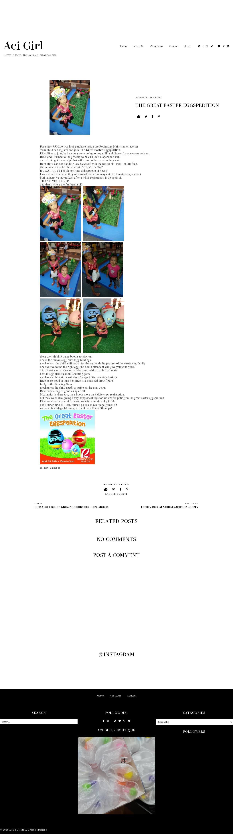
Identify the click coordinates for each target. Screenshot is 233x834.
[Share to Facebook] (152, 116)
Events (122, 494)
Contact (173, 46)
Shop (187, 46)
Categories (156, 46)
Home (123, 46)
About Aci (139, 46)
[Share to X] (146, 116)
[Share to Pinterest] (159, 116)
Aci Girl (23, 45)
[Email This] (138, 116)
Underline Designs (37, 829)
